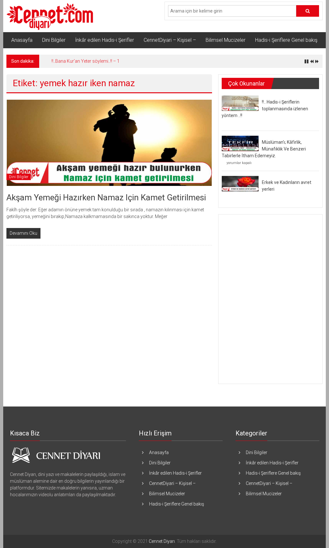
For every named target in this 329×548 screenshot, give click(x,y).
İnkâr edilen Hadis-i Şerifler (104, 40)
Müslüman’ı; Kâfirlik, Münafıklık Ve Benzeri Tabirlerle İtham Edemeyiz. (264, 149)
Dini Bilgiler (54, 40)
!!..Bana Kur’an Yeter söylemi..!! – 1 (85, 61)
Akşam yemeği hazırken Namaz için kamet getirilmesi (106, 197)
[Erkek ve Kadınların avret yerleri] (240, 183)
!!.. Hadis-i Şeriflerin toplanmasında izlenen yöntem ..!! (265, 108)
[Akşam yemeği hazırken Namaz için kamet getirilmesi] (109, 142)
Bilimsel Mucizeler (225, 40)
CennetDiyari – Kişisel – (170, 40)
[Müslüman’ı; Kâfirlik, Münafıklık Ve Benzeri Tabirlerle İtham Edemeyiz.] (240, 143)
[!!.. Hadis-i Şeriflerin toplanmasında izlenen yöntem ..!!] (240, 102)
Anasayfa (21, 40)
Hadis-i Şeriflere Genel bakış (286, 40)
